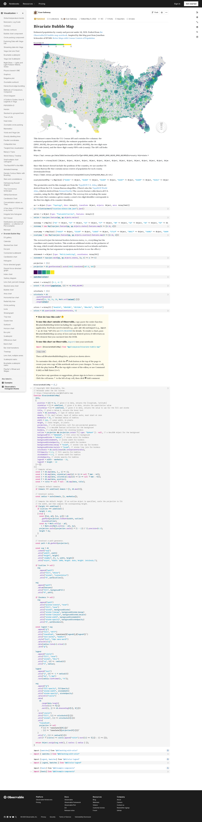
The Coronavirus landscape (10, 190)
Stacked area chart (11, 286)
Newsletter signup (123, 808)
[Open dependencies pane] (197, 27)
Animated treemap (11, 169)
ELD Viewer (8, 218)
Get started (191, 4)
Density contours (10, 30)
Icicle (6, 309)
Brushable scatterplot (12, 55)
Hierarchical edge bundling (14, 86)
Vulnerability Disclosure (83, 817)
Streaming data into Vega (13, 47)
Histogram (7, 261)
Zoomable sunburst (11, 82)
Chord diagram (9, 96)
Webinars (96, 802)
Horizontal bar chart (11, 297)
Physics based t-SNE (12, 71)
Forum (95, 810)
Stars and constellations (13, 179)
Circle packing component (14, 37)
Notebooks (14, 4)
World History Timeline (12, 156)
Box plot (7, 332)
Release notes (70, 810)
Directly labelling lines (12, 136)
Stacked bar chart (11, 245)
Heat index (8, 121)
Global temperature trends (14, 18)
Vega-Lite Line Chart (11, 51)
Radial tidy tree (9, 301)
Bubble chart (9, 290)
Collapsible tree (10, 144)
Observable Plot (70, 805)
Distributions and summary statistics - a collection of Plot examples (14, 224)
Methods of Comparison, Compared (13, 91)
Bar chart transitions (11, 348)
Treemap (7, 352)
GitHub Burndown (10, 195)
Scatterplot (8, 336)
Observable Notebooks (44, 800)
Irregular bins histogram (13, 214)
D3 (66, 808)
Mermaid (7, 230)
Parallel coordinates (11, 140)
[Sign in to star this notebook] (162, 12)
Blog (94, 800)
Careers (119, 802)
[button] (31, 23)
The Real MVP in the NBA (13, 165)
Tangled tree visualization (14, 148)
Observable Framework (73, 802)
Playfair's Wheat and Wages (12, 370)
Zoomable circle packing (13, 125)
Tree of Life (8, 117)
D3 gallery (8, 237)
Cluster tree (8, 321)
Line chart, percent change (14, 282)
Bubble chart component (13, 34)
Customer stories (99, 808)
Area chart (8, 294)
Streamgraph (9, 313)
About (119, 800)
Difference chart (10, 340)
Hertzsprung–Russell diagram (12, 184)
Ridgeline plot (9, 78)
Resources (28, 4)
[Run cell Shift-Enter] (168, 208)
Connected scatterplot (12, 253)
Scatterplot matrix (10, 359)
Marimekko (8, 129)
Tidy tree (7, 317)
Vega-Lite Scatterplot (12, 59)
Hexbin (6, 109)
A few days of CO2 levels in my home (13, 209)
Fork (156, 12)
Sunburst (7, 325)
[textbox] (101, 208)
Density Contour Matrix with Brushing (14, 174)
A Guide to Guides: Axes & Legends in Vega (14, 101)
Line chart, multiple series (13, 355)
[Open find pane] (197, 32)
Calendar (7, 241)
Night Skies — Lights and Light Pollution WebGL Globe (13, 65)
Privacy (43, 817)
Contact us (120, 805)
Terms (65, 817)
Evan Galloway (44, 12)
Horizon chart (9, 328)
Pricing (42, 4)
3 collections (54, 19)
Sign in (177, 4)
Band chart (8, 344)
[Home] (14, 804)
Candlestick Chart (10, 199)
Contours (7, 26)
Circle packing (9, 305)
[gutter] (16, 565)
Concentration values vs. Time (13, 203)
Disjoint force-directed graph (12, 269)
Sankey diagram (10, 278)
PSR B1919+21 (9, 105)
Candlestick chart (10, 257)
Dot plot (7, 249)
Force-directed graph (12, 265)
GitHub (119, 810)
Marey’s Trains (9, 152)
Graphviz (7, 74)
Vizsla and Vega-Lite (12, 133)
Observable (69, 800)
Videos (95, 805)
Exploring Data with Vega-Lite (14, 42)
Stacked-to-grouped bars (14, 113)
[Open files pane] (197, 12)
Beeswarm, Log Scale (12, 22)
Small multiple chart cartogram (11, 161)
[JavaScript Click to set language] (31, 208)
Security (52, 817)
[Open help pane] (197, 37)
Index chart (8, 274)
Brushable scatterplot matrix (12, 364)
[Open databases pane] (197, 17)
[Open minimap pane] (197, 22)
